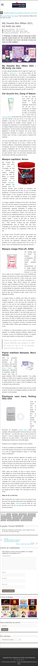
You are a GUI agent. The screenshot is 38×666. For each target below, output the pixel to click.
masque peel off (6, 518)
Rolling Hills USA (26, 520)
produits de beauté (13, 520)
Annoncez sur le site (18, 657)
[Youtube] (21, 660)
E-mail (4, 578)
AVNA (32, 272)
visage (25, 31)
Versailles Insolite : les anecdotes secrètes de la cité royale (20, 13)
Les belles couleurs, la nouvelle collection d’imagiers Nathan (12, 540)
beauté (15, 514)
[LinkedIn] (19, 660)
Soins (21, 31)
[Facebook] (16, 660)
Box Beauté (15, 16)
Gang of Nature (6, 117)
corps (13, 31)
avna (8, 514)
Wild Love (13, 73)
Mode (9, 16)
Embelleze (11, 182)
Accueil (4, 16)
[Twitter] (18, 660)
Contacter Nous (7, 657)
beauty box (23, 514)
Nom (4, 572)
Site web (4, 584)
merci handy (17, 518)
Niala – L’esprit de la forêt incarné (25, 543)
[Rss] (14, 660)
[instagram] (23, 660)
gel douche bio (17, 516)
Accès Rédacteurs (30, 657)
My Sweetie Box (19, 505)
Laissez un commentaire (11, 32)
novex (3, 520)
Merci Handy (7, 368)
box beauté (32, 514)
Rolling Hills (23, 430)
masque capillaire (29, 516)
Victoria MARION (9, 29)
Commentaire (6, 556)
